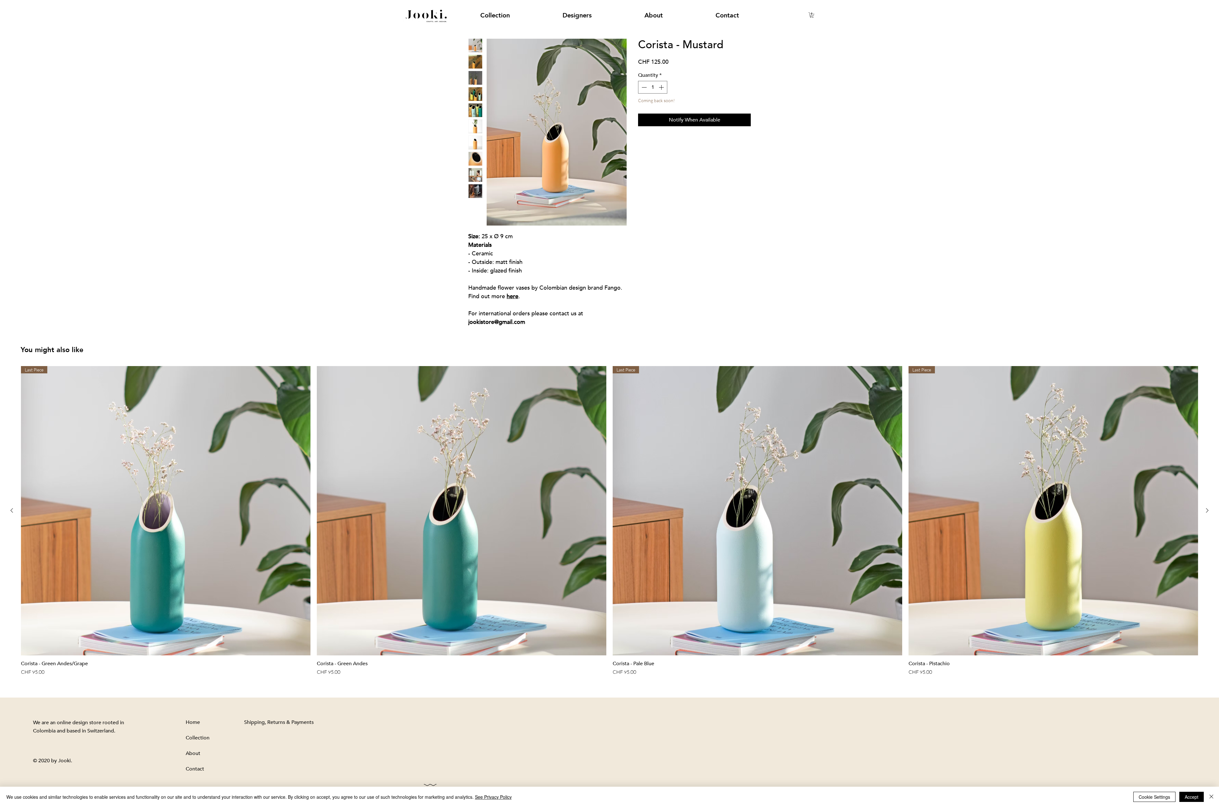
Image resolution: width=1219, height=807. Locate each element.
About (193, 753)
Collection (198, 737)
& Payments (299, 722)
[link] (812, 15)
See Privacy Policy (493, 797)
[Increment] (661, 87)
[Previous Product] (12, 510)
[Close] (1211, 797)
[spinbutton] (652, 87)
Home (193, 722)
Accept (1191, 797)
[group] (609, 521)
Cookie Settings (1154, 797)
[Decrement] (643, 87)
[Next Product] (1207, 510)
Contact (195, 768)
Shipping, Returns (264, 722)
